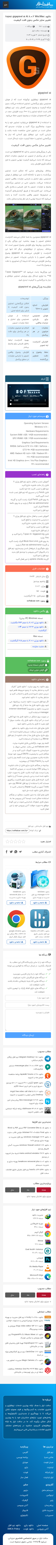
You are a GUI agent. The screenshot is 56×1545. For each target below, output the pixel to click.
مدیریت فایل (47, 1510)
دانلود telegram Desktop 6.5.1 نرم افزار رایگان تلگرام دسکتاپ (25, 1058)
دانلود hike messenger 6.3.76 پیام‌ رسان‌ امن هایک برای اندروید (25, 1101)
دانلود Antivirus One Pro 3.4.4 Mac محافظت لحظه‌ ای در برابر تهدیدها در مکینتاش (25, 1370)
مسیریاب (49, 1515)
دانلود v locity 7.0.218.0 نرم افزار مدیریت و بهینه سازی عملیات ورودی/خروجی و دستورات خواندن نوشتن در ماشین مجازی (28, 1319)
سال (12, 1190)
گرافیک (25, 1500)
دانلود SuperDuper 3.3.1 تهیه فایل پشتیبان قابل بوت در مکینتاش (24, 1344)
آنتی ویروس (22, 1505)
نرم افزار (30, 826)
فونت (25, 1472)
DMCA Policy (14, 1529)
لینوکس (49, 1495)
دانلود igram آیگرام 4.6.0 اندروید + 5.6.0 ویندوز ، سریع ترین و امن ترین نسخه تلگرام (24, 1084)
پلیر (51, 1500)
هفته (44, 1190)
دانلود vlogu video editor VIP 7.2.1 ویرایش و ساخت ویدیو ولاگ (25, 1327)
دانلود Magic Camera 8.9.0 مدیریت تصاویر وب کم (24, 1362)
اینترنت (50, 1467)
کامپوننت (24, 1495)
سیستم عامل (47, 1490)
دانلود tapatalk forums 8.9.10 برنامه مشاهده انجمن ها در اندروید (25, 1076)
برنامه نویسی (22, 1457)
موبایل (25, 1462)
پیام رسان (49, 1505)
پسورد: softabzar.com (36, 600)
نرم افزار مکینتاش (41, 826)
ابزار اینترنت (48, 1477)
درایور (25, 1490)
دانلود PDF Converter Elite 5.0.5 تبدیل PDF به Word (28, 1127)
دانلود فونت (28, 1529)
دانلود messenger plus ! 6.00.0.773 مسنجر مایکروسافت (26, 1067)
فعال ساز (24, 1477)
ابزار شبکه (49, 1472)
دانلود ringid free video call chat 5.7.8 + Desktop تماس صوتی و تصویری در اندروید (26, 1093)
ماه (28, 1190)
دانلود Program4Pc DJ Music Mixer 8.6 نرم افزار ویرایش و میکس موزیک (25, 1336)
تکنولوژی (24, 1515)
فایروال (25, 1510)
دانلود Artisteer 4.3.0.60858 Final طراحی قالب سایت (28, 1132)
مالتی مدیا (48, 1457)
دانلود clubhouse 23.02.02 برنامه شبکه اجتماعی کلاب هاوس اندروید (24, 1110)
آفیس (25, 1452)
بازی (26, 1467)
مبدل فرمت (48, 1462)
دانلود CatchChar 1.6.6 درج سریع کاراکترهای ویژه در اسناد (24, 1353)
